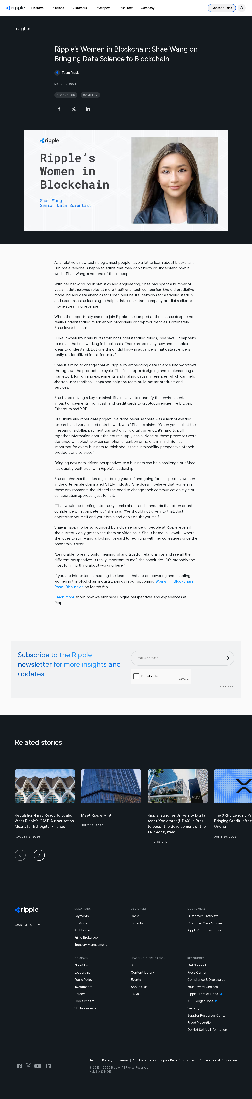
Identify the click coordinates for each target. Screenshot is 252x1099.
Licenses (122, 1060)
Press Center (196, 972)
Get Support (196, 965)
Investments (83, 987)
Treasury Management (90, 945)
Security (193, 1008)
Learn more (64, 597)
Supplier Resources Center (207, 1015)
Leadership (82, 972)
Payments (81, 916)
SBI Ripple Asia (85, 1008)
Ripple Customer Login (204, 930)
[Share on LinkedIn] (88, 109)
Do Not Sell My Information (207, 1030)
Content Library (142, 972)
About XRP (139, 987)
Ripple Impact (84, 1001)
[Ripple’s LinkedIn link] (48, 1066)
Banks (135, 916)
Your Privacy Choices (202, 987)
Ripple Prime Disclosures (178, 1060)
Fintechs (137, 923)
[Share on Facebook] (59, 109)
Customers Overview (202, 916)
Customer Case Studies (204, 923)
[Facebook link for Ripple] (20, 1066)
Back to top (24, 924)
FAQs (135, 994)
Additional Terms (144, 1060)
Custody (80, 923)
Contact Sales (222, 8)
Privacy (107, 1060)
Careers (80, 994)
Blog (134, 965)
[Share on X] (73, 109)
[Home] (15, 8)
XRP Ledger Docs (200, 1001)
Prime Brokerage (86, 937)
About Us (81, 965)
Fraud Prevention (200, 1022)
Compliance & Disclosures (206, 980)
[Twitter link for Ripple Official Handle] (29, 1066)
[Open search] (242, 8)
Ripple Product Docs (202, 994)
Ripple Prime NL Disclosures (218, 1060)
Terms (94, 1060)
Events (136, 980)
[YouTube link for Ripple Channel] (38, 1066)
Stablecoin (82, 930)
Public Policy (83, 980)
